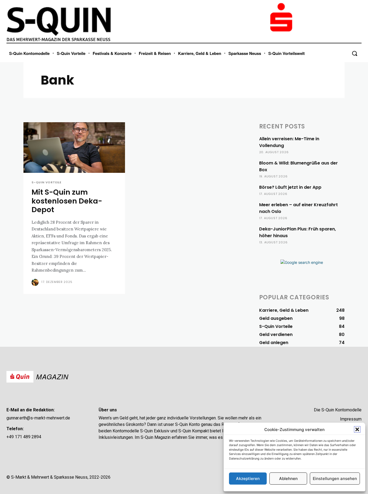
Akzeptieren (248, 478)
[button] (357, 429)
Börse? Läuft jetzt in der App (290, 187)
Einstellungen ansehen (335, 478)
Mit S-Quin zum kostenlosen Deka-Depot (67, 201)
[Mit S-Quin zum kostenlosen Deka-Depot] (74, 147)
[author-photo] (36, 282)
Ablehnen (288, 478)
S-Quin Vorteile (46, 182)
